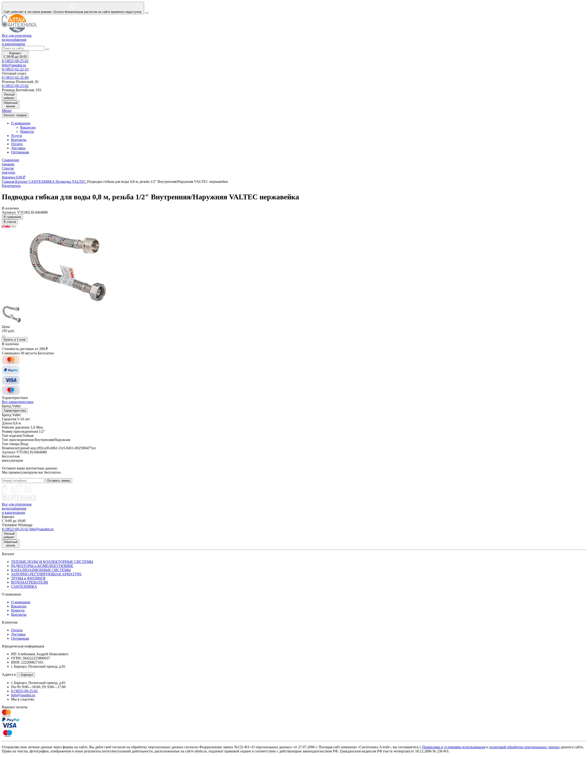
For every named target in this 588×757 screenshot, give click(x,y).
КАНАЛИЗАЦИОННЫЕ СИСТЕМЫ (41, 570)
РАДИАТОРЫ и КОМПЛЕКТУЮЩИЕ (42, 566)
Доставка (18, 148)
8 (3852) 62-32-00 (15, 77)
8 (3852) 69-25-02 (15, 61)
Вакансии (28, 127)
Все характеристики (18, 402)
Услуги (16, 136)
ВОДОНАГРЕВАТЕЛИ (29, 582)
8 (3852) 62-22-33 (15, 69)
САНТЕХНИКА (24, 586)
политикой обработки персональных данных (524, 747)
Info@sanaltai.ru (23, 695)
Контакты (18, 140)
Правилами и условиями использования (453, 747)
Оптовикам (20, 152)
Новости (27, 131)
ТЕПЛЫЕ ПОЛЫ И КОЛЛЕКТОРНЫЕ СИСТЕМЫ (52, 562)
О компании (20, 602)
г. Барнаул (26, 674)
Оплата (17, 144)
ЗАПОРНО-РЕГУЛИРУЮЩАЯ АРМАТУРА (46, 574)
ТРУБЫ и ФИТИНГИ (28, 578)
